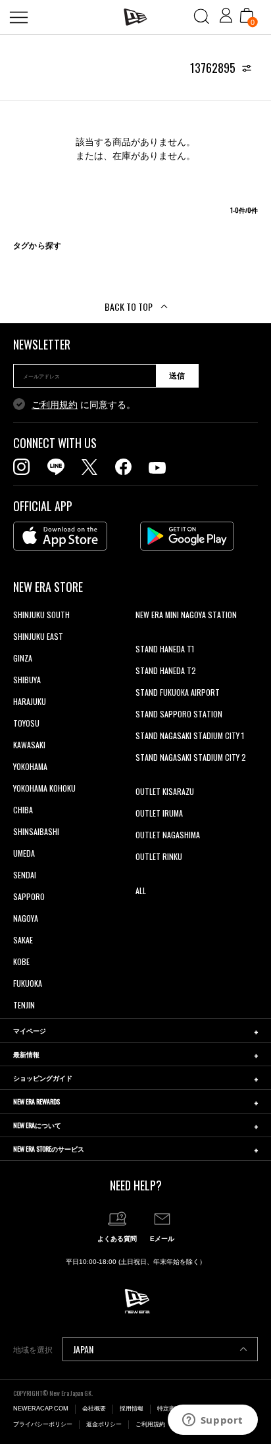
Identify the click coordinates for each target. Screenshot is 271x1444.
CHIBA (23, 809)
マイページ (29, 1030)
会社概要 (94, 1408)
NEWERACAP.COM (40, 1408)
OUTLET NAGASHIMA (168, 834)
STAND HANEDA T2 (166, 670)
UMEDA (24, 853)
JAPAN (83, 1349)
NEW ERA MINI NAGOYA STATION (186, 614)
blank (144, 636)
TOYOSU (26, 723)
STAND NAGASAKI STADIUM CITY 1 (190, 735)
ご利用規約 (55, 404)
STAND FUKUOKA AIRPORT (178, 692)
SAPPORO (29, 896)
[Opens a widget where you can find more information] (212, 1421)
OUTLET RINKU (159, 856)
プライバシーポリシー (42, 1424)
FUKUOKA (27, 983)
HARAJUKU (29, 701)
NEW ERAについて (37, 1125)
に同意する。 (84, 404)
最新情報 (26, 1054)
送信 (177, 375)
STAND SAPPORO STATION (179, 713)
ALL (141, 890)
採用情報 (131, 1408)
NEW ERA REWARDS (36, 1101)
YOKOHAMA (30, 766)
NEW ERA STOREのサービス (48, 1149)
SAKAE (23, 939)
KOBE (21, 961)
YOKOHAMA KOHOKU (44, 788)
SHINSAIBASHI (36, 831)
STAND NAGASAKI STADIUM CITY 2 (191, 757)
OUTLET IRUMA (159, 813)
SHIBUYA (27, 679)
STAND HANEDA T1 (165, 648)
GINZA (22, 658)
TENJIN (24, 1004)
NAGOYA (25, 918)
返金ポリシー (104, 1424)
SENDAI (24, 874)
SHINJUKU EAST (38, 636)
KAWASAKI (29, 744)
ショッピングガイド (42, 1078)
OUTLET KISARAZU (165, 791)
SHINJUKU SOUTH (41, 614)
